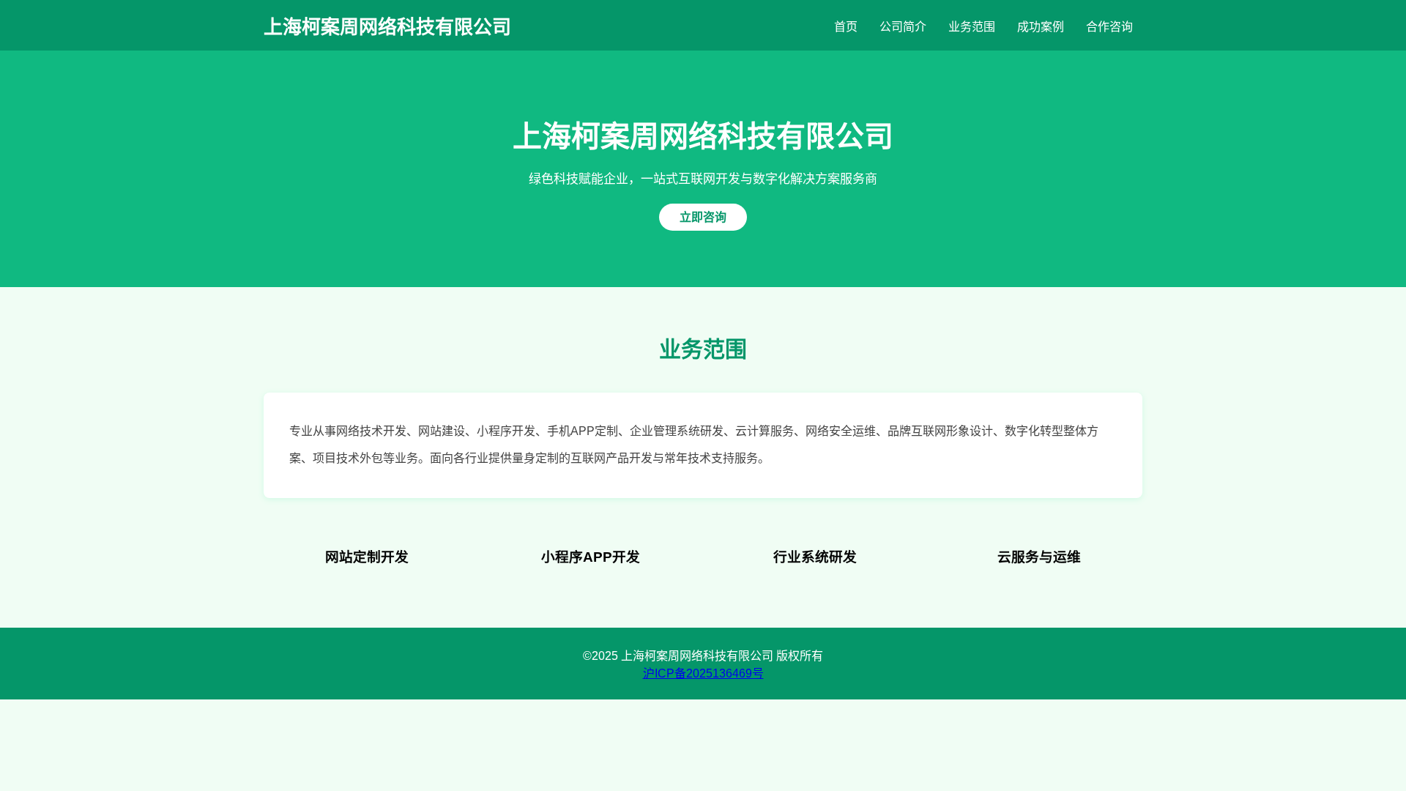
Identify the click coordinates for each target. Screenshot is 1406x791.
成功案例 (1040, 27)
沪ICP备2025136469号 (703, 673)
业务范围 (971, 27)
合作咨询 (1109, 27)
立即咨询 (703, 217)
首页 (846, 27)
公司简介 (902, 27)
